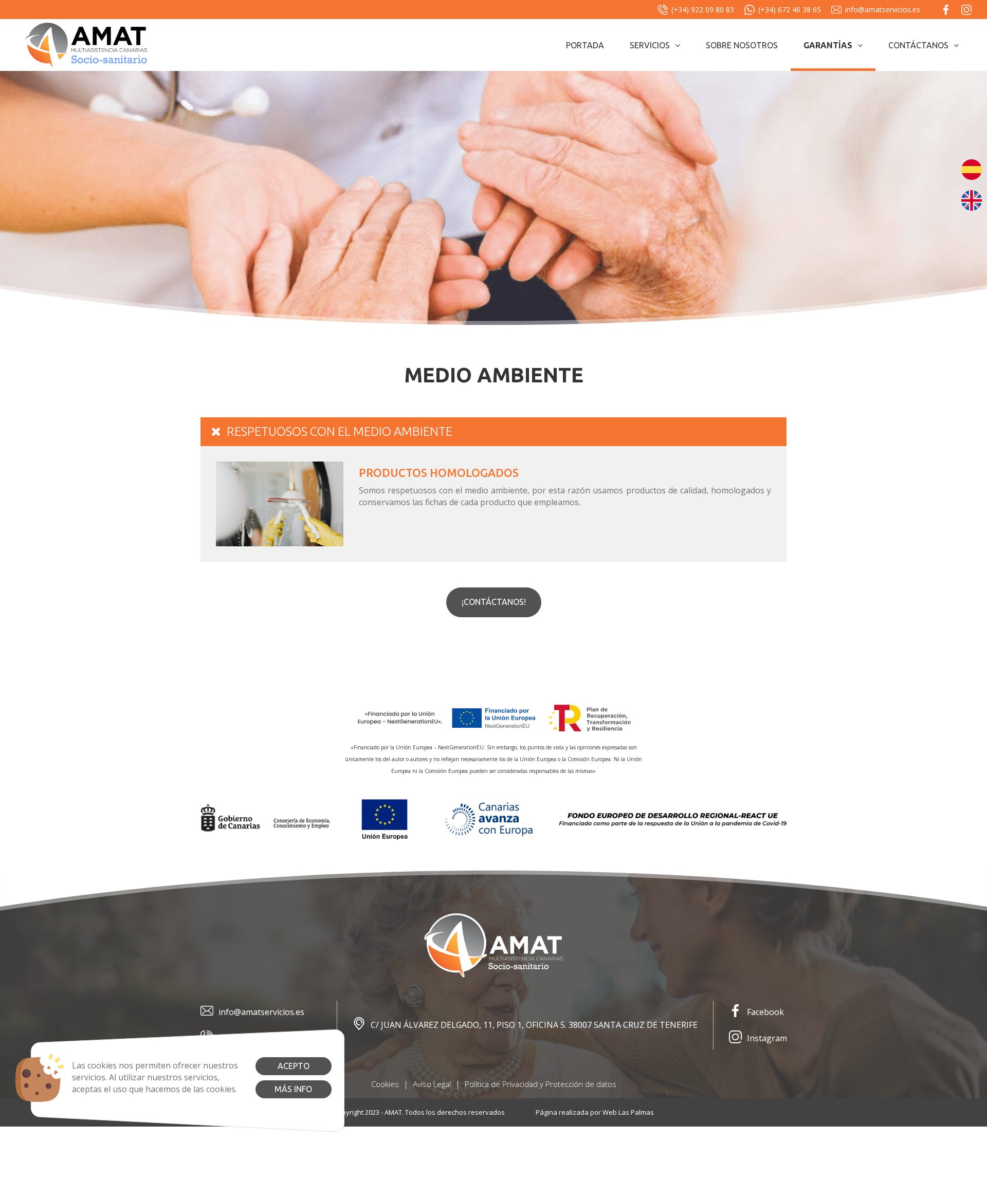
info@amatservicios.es (882, 9)
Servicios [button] (650, 45)
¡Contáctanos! (494, 601)
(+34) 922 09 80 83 (702, 9)
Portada (585, 45)
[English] (971, 199)
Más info (293, 1089)
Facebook (765, 1012)
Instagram (767, 1038)
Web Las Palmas (628, 1112)
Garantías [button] (827, 45)
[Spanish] (971, 168)
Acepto (293, 1066)
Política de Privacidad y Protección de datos (540, 1084)
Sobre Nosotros (742, 45)
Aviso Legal (432, 1084)
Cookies (385, 1084)
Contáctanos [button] (918, 45)
